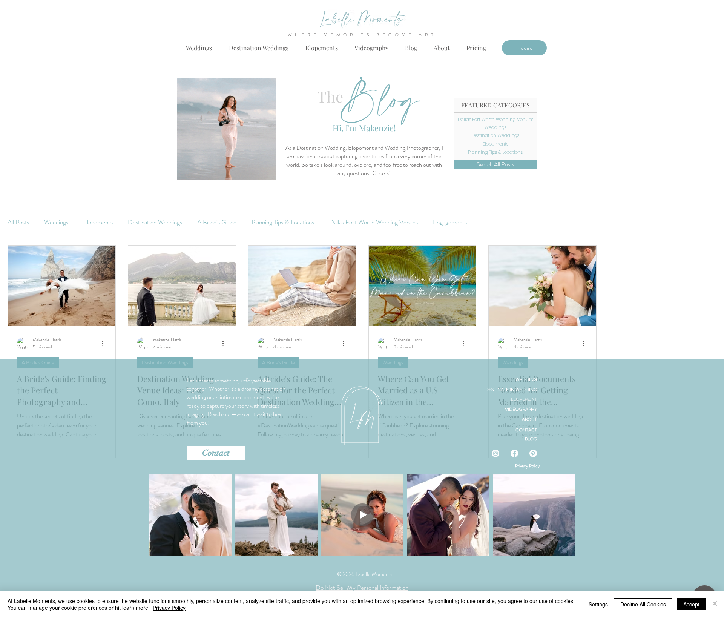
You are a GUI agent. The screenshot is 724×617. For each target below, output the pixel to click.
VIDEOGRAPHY (521, 409)
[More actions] (105, 343)
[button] (476, 47)
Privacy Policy (527, 465)
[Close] (714, 604)
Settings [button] (598, 604)
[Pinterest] (533, 453)
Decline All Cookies (643, 604)
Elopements (98, 222)
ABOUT (529, 419)
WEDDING (526, 379)
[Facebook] (514, 453)
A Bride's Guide (216, 222)
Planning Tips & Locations (283, 222)
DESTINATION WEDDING (511, 389)
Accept (691, 604)
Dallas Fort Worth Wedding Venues (373, 222)
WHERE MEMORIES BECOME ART (362, 34)
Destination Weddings (155, 222)
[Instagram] (495, 453)
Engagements (450, 222)
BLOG (531, 439)
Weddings (56, 222)
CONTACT (526, 430)
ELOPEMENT (524, 399)
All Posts (18, 222)
